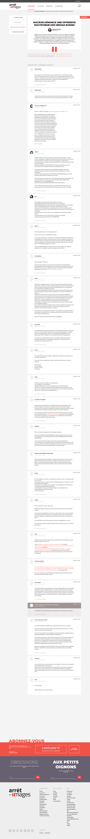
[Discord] (28, 831)
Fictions (41, 791)
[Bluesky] (14, 831)
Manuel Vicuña (56, 29)
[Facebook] (10, 831)
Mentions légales (70, 817)
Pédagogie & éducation (43, 814)
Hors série (41, 832)
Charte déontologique (71, 804)
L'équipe (68, 801)
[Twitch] (25, 831)
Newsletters (69, 815)
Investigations (42, 797)
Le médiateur (69, 794)
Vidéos (54, 799)
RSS (67, 822)
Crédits (68, 820)
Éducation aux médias (71, 797)
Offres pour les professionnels (72, 812)
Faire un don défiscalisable (72, 814)
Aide (68, 810)
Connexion (78, 1)
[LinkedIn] (32, 831)
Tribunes (68, 825)
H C (38, 143)
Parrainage (69, 796)
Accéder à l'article (19, 17)
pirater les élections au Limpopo (54, 269)
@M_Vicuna (55, 30)
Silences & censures (43, 812)
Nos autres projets (70, 802)
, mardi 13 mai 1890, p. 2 (58, 111)
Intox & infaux (42, 796)
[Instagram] (21, 831)
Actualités (40, 6)
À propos (68, 799)
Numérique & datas (43, 799)
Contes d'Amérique (48, 133)
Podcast (68, 823)
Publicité (41, 809)
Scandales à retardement (44, 794)
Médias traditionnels (43, 810)
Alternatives (41, 802)
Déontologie (41, 801)
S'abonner (84, 17)
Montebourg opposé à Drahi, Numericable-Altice (50, 544)
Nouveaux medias (42, 804)
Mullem (36, 133)
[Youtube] (17, 831)
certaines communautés (53, 414)
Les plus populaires (56, 801)
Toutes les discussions (71, 807)
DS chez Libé (47, 832)
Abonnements (69, 791)
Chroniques (59, 6)
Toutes (54, 791)
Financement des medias (44, 815)
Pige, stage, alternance (71, 809)
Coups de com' (42, 792)
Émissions (49, 6)
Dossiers (54, 797)
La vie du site (69, 792)
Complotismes (42, 807)
